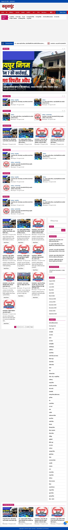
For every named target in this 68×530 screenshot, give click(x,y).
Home (2, 12)
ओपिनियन (51, 349)
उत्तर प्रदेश (57, 16)
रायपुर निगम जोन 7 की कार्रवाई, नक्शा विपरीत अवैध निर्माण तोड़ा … (6, 102)
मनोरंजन (50, 448)
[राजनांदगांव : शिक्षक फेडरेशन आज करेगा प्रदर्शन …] (9, 304)
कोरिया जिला (51, 364)
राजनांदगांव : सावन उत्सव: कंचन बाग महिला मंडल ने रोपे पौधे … (23, 284)
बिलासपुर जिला (22, 18)
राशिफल (50, 478)
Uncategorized (52, 325)
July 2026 (51, 283)
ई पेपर (38, 12)
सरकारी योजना (52, 487)
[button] (54, 12)
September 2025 (53, 313)
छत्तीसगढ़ (11, 12)
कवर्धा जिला (51, 352)
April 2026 (51, 292)
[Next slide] (64, 96)
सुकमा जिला (51, 493)
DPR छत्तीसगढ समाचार (48, 16)
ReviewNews (39, 528)
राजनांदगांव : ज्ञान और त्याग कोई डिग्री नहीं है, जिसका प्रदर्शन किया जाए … (8, 284)
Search (51, 226)
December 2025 (52, 304)
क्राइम (50, 367)
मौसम (50, 457)
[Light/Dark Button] (51, 12)
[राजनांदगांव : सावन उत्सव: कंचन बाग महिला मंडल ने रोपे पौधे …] (24, 276)
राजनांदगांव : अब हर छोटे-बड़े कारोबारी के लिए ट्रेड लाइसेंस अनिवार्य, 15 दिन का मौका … (37, 117)
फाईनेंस (50, 412)
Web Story (44, 12)
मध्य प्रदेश (17, 12)
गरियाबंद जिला (51, 373)
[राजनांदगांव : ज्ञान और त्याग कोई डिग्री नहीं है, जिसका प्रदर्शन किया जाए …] (9, 276)
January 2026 (52, 301)
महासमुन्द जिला (52, 451)
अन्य (33, 12)
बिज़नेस (50, 424)
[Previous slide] (63, 96)
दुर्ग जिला (29, 18)
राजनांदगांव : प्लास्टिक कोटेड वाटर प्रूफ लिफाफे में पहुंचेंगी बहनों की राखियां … (23, 257)
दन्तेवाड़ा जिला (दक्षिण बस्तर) (54, 394)
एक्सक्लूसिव (51, 343)
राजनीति (28, 12)
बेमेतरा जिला (51, 433)
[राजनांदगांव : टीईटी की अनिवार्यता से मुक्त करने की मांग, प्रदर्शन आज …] (38, 249)
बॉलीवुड (50, 436)
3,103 (27, 327)
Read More (7, 243)
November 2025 (52, 307)
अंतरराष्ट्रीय (51, 331)
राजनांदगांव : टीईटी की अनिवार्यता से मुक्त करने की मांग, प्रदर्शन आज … (37, 257)
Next (32, 327)
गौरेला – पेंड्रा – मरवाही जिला (54, 376)
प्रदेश (50, 409)
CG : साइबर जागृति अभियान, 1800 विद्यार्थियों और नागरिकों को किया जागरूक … (37, 102)
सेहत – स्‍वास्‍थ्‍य (51, 499)
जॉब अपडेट (51, 388)
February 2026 (52, 298)
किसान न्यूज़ (51, 358)
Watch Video (63, 12)
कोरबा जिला (51, 361)
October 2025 (52, 310)
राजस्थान (23, 12)
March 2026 (52, 295)
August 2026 (52, 280)
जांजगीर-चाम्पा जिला (53, 385)
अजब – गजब (51, 328)
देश (6, 12)
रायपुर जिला (39, 16)
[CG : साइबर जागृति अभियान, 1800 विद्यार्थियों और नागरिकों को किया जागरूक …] (34, 71)
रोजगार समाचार (52, 481)
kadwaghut (14, 104)
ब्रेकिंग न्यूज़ (51, 442)
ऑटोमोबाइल (51, 346)
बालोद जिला (51, 421)
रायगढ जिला (51, 472)
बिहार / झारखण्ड (14, 18)
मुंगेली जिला (51, 454)
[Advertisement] (34, 30)
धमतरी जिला (51, 403)
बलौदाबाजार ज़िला (52, 415)
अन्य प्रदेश (51, 334)
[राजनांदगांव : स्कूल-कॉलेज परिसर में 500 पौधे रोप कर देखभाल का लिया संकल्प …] (58, 133)
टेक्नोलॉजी (51, 391)
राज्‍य (24, 16)
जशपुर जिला (51, 382)
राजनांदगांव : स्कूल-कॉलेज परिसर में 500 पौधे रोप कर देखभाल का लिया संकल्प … (58, 141)
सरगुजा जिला (51, 490)
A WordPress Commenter (55, 270)
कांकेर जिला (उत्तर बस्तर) (53, 355)
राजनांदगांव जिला (31, 16)
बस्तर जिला (51, 418)
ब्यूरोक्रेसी (50, 439)
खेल (50, 370)
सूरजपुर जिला (51, 496)
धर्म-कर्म (50, 406)
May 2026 (51, 289)
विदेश (50, 484)
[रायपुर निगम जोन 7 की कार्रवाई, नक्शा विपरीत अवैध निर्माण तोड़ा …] (10, 133)
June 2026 (51, 286)
